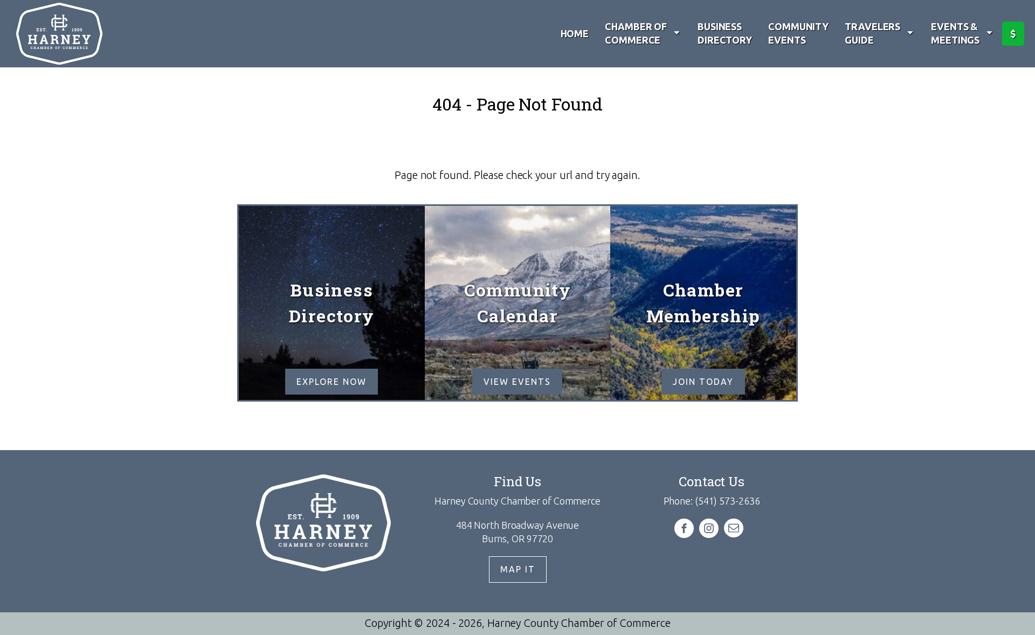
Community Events (798, 33)
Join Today (703, 381)
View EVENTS (517, 381)
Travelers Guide (872, 33)
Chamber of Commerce (636, 33)
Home (575, 33)
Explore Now (331, 381)
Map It (517, 569)
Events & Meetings (955, 33)
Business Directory (725, 33)
